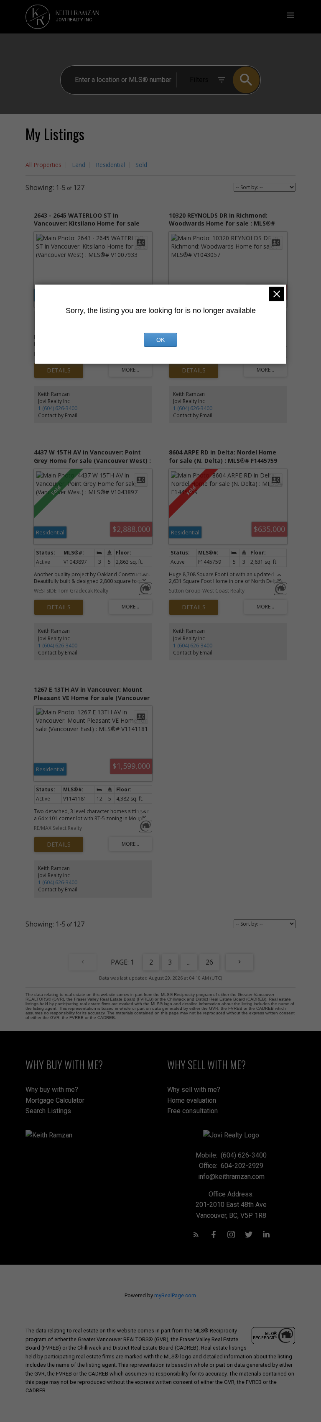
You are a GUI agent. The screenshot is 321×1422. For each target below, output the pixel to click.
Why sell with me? (193, 1089)
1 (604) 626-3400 (57, 408)
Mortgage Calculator (54, 1100)
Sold (141, 165)
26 (209, 962)
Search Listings (48, 1111)
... (189, 962)
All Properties (43, 165)
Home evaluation (191, 1100)
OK (160, 339)
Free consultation (192, 1111)
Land (78, 165)
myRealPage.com (175, 1295)
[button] (196, 1234)
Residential (110, 165)
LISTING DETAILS (58, 370)
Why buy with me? (51, 1089)
